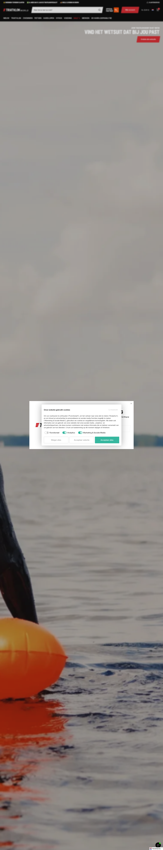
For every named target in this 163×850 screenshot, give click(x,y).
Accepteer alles (107, 440)
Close (131, 403)
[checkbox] (52, 432)
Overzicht (114, 410)
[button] (156, 848)
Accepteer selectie (81, 440)
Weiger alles (56, 440)
